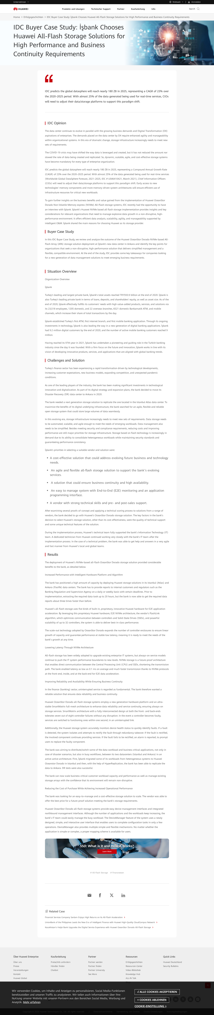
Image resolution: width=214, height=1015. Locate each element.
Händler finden (58, 966)
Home (16, 17)
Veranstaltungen (20, 970)
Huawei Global (20, 978)
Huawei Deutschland (172, 962)
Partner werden (95, 962)
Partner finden (94, 966)
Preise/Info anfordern (60, 962)
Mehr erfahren (31, 1002)
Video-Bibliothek (133, 970)
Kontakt (16, 974)
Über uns (17, 962)
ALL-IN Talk (131, 978)
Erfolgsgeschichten (33, 17)
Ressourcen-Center (134, 966)
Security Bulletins (170, 966)
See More (92, 974)
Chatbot (54, 970)
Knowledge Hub (133, 974)
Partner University (96, 970)
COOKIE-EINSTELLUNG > (151, 1006)
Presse (16, 966)
